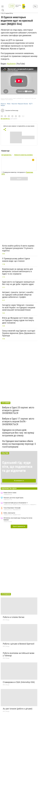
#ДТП (30, 104)
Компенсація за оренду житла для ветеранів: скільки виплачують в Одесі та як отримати (17, 271)
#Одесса (3, 104)
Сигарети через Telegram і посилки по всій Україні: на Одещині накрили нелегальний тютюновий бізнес (18, 307)
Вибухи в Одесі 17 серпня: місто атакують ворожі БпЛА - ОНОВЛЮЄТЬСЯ (18, 421)
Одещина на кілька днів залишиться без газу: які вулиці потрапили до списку (18, 432)
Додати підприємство (19, 526)
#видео (3, 105)
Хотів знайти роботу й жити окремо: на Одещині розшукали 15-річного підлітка (18, 248)
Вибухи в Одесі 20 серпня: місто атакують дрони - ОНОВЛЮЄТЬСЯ (18, 410)
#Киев (8, 104)
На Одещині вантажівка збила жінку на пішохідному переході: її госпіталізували (19, 444)
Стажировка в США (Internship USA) (19, 682)
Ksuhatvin (11, 63)
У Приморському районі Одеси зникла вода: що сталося (16, 259)
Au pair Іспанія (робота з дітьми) (17, 708)
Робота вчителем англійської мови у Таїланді (18, 654)
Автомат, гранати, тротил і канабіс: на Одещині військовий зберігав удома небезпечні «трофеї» (18, 294)
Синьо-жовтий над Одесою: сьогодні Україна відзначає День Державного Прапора (18, 333)
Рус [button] (35, 6)
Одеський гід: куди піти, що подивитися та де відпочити (17, 467)
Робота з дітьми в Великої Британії (18, 644)
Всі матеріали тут (19, 480)
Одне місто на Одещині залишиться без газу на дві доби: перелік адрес (18, 283)
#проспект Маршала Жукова (19, 104)
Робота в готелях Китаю (13, 617)
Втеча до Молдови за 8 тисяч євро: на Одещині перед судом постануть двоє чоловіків (18, 320)
